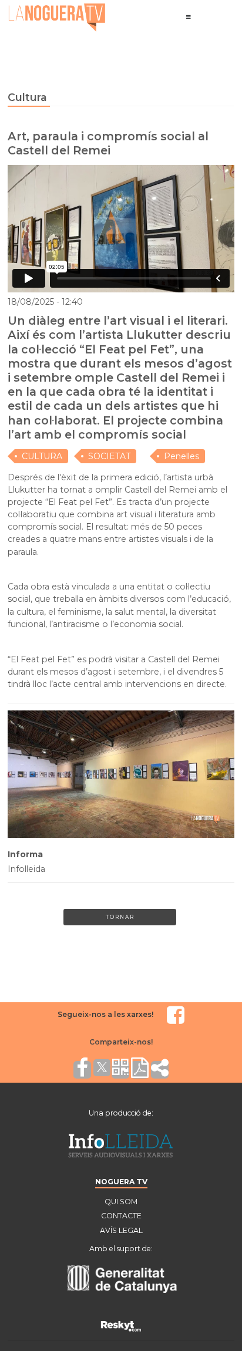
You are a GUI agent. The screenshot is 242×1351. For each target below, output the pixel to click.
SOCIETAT (109, 456)
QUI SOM (121, 1201)
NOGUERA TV (121, 1181)
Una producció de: (121, 1113)
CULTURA (42, 456)
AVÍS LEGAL (121, 1230)
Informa (25, 854)
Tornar (120, 917)
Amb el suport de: (121, 1248)
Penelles (181, 456)
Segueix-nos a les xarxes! (105, 1014)
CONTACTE (121, 1215)
